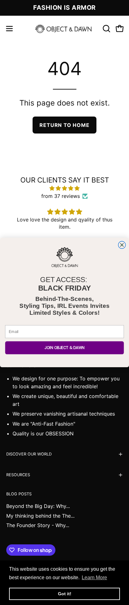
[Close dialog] (122, 244)
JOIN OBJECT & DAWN (64, 347)
